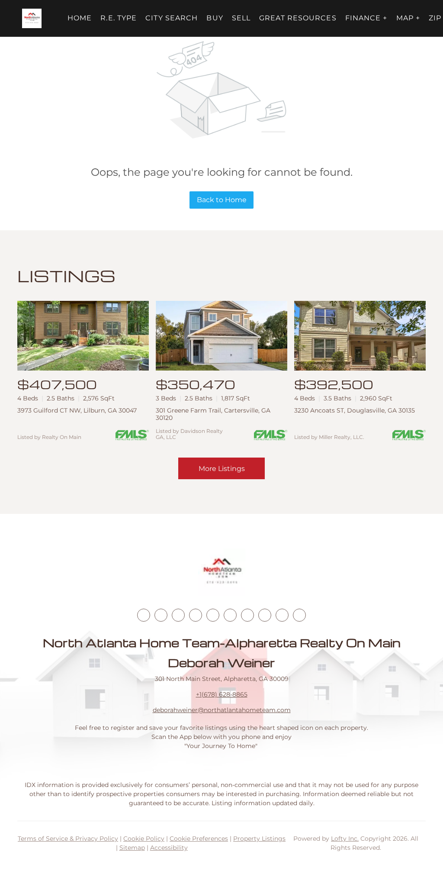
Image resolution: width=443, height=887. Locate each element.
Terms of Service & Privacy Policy (68, 838)
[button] (32, 18)
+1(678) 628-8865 (221, 694)
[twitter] (178, 615)
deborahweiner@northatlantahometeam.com (222, 710)
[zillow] (195, 615)
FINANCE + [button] (366, 18)
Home (79, 18)
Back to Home (222, 200)
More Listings (222, 468)
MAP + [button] (408, 18)
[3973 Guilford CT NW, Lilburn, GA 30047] (83, 336)
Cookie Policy (143, 838)
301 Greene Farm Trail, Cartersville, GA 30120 (213, 414)
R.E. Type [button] (118, 18)
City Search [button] (171, 18)
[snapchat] (264, 615)
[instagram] (212, 615)
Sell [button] (241, 18)
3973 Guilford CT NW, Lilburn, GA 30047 (77, 410)
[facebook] (143, 615)
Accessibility (169, 848)
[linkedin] (160, 615)
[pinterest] (282, 615)
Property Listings (259, 838)
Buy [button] (214, 18)
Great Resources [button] (298, 18)
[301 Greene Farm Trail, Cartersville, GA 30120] (221, 336)
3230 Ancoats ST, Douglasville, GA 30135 (354, 410)
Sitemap (132, 848)
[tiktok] (247, 615)
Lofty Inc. (345, 838)
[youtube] (230, 615)
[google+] (299, 615)
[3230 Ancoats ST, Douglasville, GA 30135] (360, 336)
